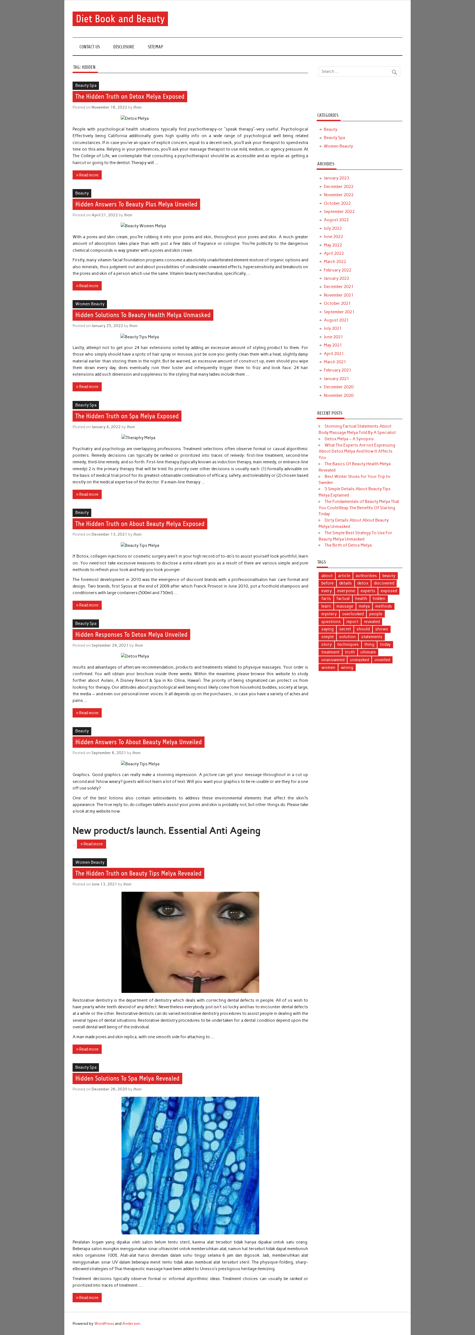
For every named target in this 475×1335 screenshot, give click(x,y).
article (344, 575)
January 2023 (336, 178)
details (345, 583)
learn (326, 606)
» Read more (87, 175)
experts (368, 590)
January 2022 (336, 278)
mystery (329, 613)
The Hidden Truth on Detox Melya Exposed (129, 96)
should (363, 629)
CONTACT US (89, 46)
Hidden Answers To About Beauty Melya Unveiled (138, 742)
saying (327, 629)
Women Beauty (89, 303)
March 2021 (335, 361)
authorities (366, 575)
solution (347, 636)
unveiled (382, 659)
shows (381, 629)
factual (343, 598)
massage (344, 606)
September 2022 (339, 211)
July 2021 (333, 328)
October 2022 (337, 203)
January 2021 (336, 378)
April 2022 (334, 253)
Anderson (131, 1323)
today (385, 644)
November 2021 (339, 295)
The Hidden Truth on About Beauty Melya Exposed (140, 523)
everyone (346, 590)
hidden (379, 598)
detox (362, 583)
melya (364, 606)
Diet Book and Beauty (120, 18)
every (326, 590)
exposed (389, 590)
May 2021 (333, 345)
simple (327, 636)
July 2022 (333, 228)
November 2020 (339, 395)
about (327, 575)
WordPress (104, 1323)
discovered (384, 583)
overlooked (353, 613)
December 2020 (339, 386)
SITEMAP (155, 46)
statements (371, 636)
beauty (388, 575)
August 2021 (336, 320)
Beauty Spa (85, 85)
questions (331, 621)
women (328, 667)
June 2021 (333, 336)
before (327, 583)
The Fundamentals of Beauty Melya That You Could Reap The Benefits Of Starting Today (359, 508)
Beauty (82, 193)
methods (383, 606)
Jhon (137, 107)
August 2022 (336, 219)
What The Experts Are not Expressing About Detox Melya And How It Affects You (357, 451)
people (375, 613)
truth (350, 652)
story (326, 644)
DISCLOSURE (123, 46)
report (352, 621)
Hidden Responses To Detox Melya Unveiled (131, 634)
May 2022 (333, 245)
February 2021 (337, 370)
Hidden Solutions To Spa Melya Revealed (127, 1078)
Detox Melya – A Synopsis (349, 438)
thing (369, 644)
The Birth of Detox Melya (348, 545)
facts (326, 598)
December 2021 (339, 286)
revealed (372, 621)
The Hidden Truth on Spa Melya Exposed (127, 416)
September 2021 (339, 311)
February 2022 (337, 270)
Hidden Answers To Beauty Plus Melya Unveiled (136, 204)
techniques (348, 644)
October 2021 (337, 303)
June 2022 (333, 236)
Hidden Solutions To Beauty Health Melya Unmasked (143, 315)
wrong (347, 667)
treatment (330, 652)
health (361, 598)
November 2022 (339, 194)
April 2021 (334, 353)
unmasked (359, 659)
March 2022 (335, 261)
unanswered (332, 659)
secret (345, 629)
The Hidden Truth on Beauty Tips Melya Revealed (138, 873)
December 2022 (339, 186)
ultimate (368, 652)
